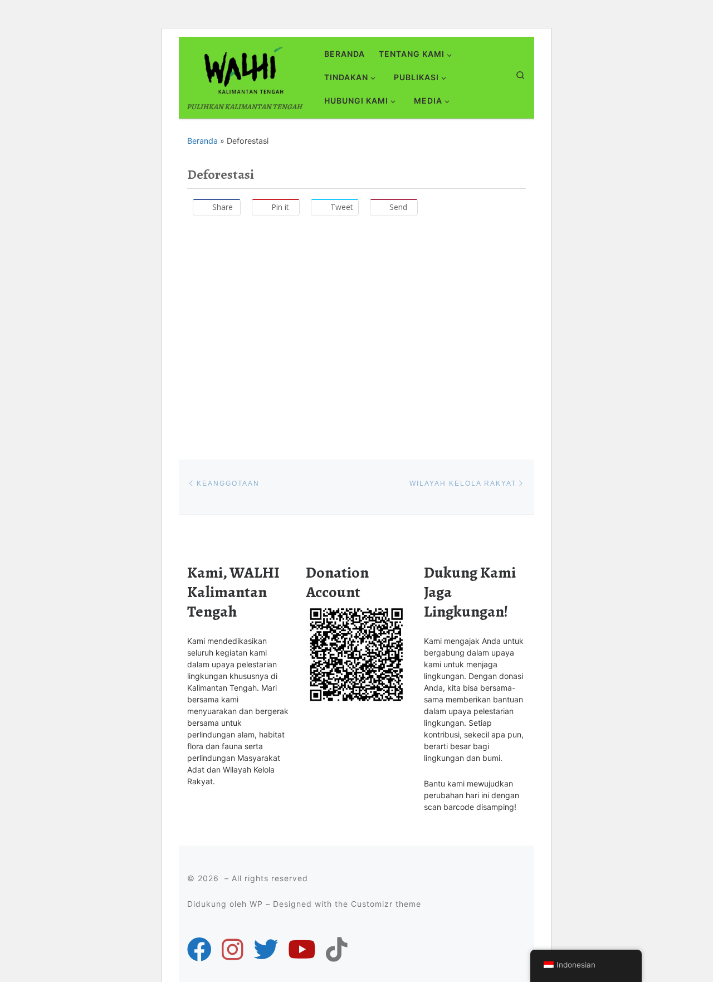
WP (256, 903)
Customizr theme (386, 903)
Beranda (202, 140)
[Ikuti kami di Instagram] (232, 949)
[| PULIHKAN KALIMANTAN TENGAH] (243, 68)
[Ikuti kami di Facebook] (199, 949)
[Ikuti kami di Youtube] (302, 949)
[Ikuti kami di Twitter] (265, 949)
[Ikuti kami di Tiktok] (337, 949)
